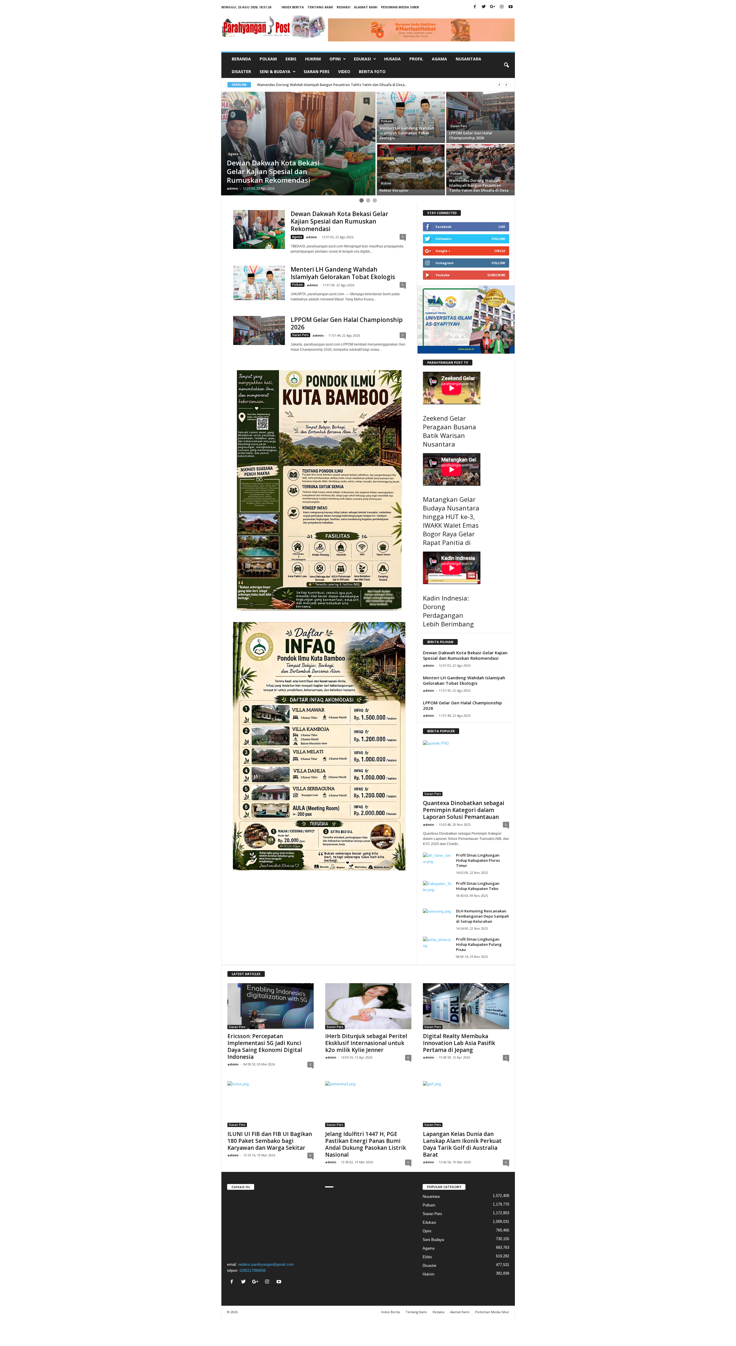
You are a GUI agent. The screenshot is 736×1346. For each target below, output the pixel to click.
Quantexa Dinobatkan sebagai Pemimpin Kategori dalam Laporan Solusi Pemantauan (463, 810)
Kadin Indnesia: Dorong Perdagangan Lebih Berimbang (448, 611)
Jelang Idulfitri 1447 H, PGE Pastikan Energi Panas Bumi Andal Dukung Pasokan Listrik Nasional (365, 1144)
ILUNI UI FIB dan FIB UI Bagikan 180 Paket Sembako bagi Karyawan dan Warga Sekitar (269, 1140)
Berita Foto (372, 71)
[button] (506, 65)
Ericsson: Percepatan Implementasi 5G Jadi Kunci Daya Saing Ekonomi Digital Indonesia (264, 1046)
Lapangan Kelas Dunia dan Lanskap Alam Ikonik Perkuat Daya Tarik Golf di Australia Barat (462, 1144)
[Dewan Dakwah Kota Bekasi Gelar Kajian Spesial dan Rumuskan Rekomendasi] (259, 229)
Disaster (241, 71)
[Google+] (492, 7)
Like (502, 226)
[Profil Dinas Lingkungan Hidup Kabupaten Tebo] (437, 891)
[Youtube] (510, 7)
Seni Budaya (433, 1240)
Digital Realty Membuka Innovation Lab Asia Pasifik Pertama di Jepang (459, 1043)
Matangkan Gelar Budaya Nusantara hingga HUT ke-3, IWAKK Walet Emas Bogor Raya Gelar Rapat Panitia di (451, 521)
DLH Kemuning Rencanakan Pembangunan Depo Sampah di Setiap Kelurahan (482, 916)
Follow (498, 239)
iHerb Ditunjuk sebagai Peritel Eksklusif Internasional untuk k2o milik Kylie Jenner (366, 1043)
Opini (427, 1231)
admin (232, 188)
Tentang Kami (320, 7)
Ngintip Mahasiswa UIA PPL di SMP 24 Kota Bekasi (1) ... (301, 84)
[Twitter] (483, 7)
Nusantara (468, 59)
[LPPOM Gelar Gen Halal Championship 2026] (259, 330)
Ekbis (290, 59)
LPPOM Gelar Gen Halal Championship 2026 (347, 323)
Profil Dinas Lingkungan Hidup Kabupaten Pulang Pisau (479, 944)
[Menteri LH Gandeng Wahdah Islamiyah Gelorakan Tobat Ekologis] (259, 283)
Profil (416, 59)
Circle (499, 251)
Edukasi (429, 1222)
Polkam (268, 59)
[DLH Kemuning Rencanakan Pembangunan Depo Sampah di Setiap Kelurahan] (437, 919)
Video (344, 71)
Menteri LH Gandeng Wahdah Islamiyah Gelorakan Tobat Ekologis (343, 273)
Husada (392, 59)
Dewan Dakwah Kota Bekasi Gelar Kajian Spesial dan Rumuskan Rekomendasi (339, 221)
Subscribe (496, 275)
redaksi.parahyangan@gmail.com (266, 1264)
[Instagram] (501, 7)
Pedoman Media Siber (400, 7)
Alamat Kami (365, 7)
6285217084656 (252, 1270)
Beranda (241, 59)
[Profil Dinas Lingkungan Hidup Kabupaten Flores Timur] (437, 863)
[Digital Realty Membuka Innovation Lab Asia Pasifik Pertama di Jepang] (466, 1006)
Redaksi (343, 7)
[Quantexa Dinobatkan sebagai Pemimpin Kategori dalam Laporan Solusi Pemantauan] (466, 768)
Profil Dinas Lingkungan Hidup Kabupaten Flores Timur (478, 860)
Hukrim (313, 59)
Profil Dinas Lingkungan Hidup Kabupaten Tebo (477, 886)
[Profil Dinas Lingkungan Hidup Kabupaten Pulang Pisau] (437, 947)
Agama (439, 59)
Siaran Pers (316, 71)
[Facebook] (474, 7)
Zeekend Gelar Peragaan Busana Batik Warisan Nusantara (449, 431)
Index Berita (292, 7)
